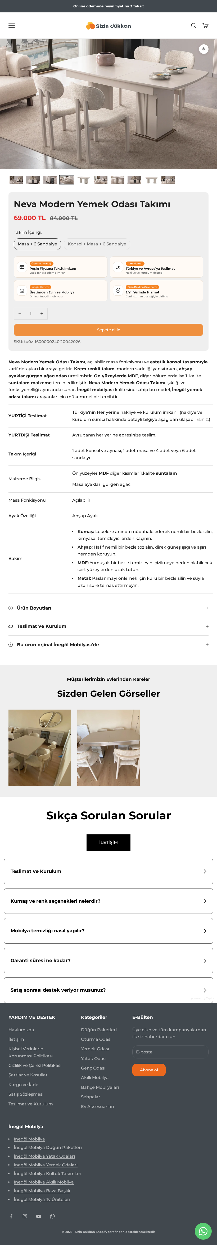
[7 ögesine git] (117, 179)
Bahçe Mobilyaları (100, 1087)
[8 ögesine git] (134, 179)
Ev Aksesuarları (97, 1106)
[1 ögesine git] (15, 179)
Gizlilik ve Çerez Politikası (34, 1065)
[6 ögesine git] (100, 179)
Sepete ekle (108, 329)
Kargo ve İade (23, 1084)
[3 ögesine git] (49, 179)
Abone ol (149, 1069)
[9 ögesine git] (151, 179)
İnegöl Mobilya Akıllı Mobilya (44, 1182)
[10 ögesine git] (168, 179)
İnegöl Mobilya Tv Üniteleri (42, 1199)
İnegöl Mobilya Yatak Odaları (44, 1156)
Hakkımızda (21, 1029)
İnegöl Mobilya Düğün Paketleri (48, 1147)
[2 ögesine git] (32, 179)
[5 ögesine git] (83, 179)
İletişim (16, 1039)
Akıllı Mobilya (95, 1077)
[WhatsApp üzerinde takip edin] (52, 1216)
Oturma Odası (96, 1039)
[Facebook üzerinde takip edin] (11, 1216)
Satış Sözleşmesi (25, 1094)
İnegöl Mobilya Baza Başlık (42, 1190)
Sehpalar (90, 1096)
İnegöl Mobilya (29, 1139)
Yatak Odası (93, 1058)
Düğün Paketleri (99, 1029)
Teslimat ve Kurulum (30, 1103)
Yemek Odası (95, 1048)
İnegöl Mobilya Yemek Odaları (46, 1164)
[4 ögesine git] (66, 179)
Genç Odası (93, 1068)
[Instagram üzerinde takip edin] (25, 1216)
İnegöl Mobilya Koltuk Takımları (47, 1173)
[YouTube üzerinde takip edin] (38, 1216)
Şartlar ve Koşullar (28, 1074)
